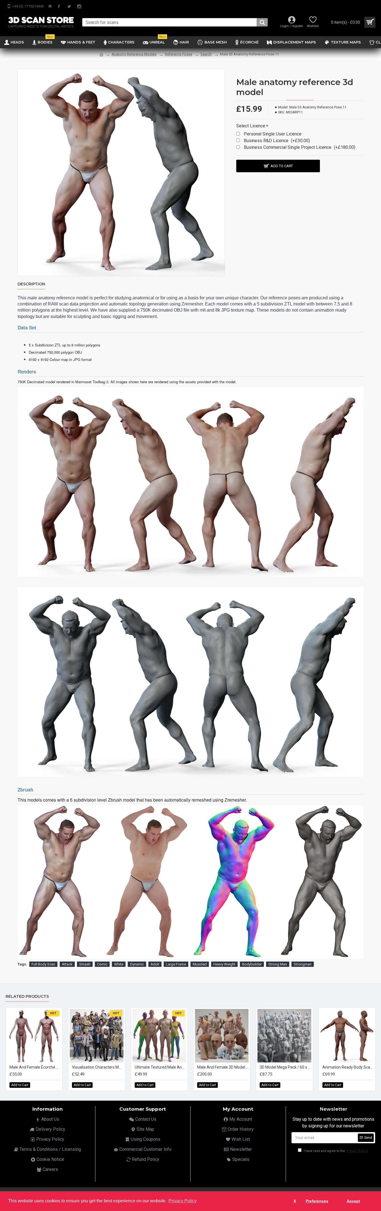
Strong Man (277, 964)
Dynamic (137, 964)
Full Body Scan (43, 964)
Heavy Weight (224, 964)
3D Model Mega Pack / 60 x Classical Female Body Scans (285, 1067)
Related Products (27, 996)
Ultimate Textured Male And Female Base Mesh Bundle (160, 1067)
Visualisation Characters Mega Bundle (97, 1067)
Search (206, 54)
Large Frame (176, 964)
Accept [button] (353, 1201)
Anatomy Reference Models (134, 54)
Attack (67, 964)
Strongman (303, 964)
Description (31, 284)
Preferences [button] (317, 1201)
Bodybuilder (252, 964)
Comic (102, 964)
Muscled (200, 964)
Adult (155, 964)
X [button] (294, 1201)
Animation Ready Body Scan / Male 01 (348, 1067)
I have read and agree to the (335, 1151)
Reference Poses (178, 54)
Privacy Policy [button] (182, 1200)
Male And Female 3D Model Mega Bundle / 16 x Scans (223, 1067)
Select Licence (250, 125)
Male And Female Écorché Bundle (35, 1067)
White (118, 964)
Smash (84, 964)
